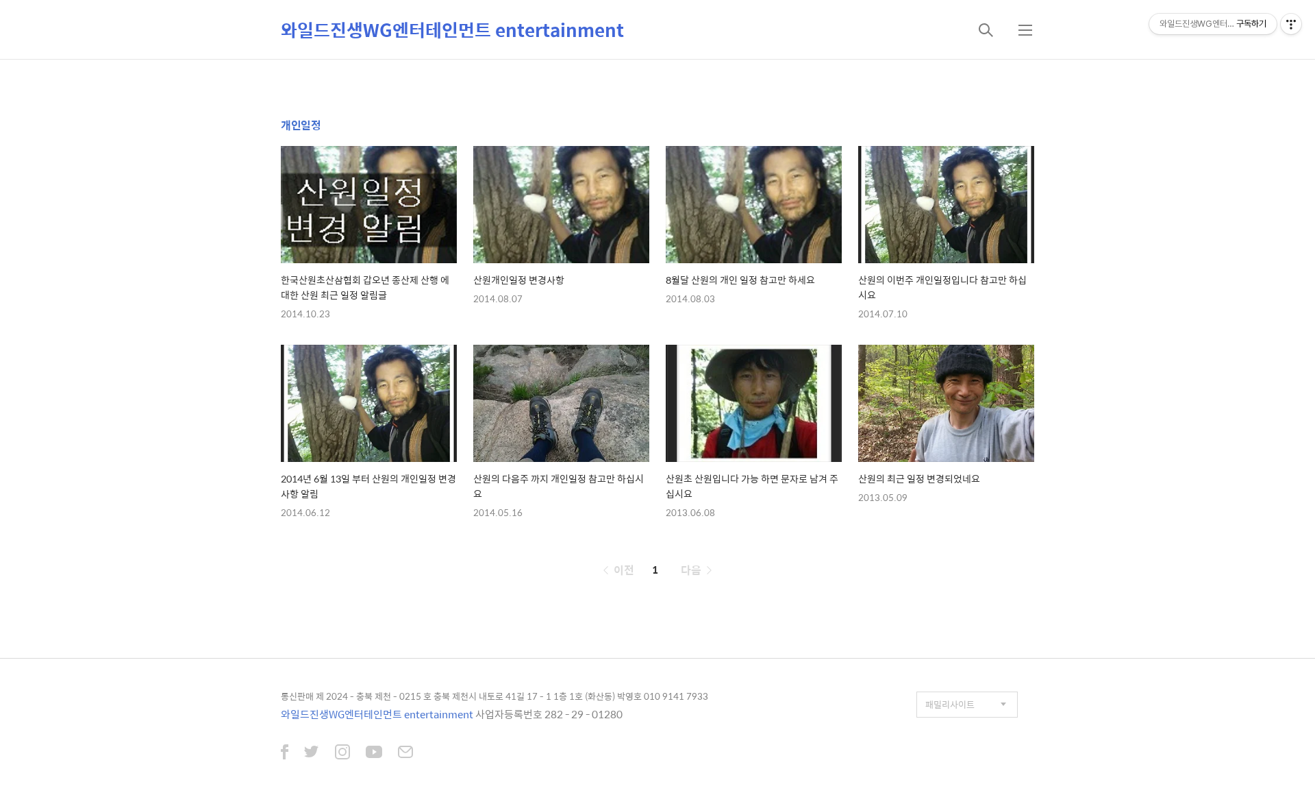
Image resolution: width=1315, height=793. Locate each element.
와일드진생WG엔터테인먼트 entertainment (452, 29)
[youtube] (374, 753)
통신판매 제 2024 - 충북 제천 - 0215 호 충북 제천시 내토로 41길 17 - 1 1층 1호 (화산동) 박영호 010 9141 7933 (494, 696)
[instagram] (342, 753)
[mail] (405, 753)
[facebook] (284, 753)
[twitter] (311, 753)
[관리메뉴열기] (1291, 24)
